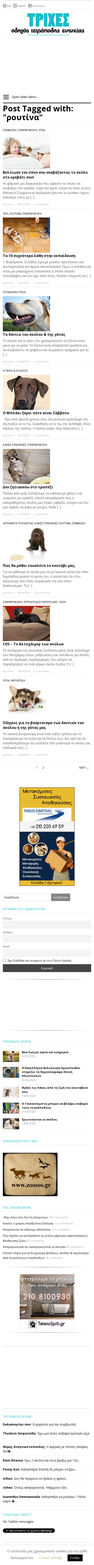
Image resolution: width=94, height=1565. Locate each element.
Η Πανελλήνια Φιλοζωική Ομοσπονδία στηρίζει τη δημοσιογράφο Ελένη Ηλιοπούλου (51, 1072)
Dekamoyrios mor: (17, 1424)
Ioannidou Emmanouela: (22, 1497)
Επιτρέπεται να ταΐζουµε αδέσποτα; (27, 1229)
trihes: (8, 1478)
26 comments (42, 592)
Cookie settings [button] (50, 1557)
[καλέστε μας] (47, 836)
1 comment (41, 754)
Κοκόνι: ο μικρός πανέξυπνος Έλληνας (28, 1223)
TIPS (6, 214)
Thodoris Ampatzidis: (20, 1433)
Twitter (21, 6)
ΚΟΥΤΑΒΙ (15, 214)
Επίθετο (8, 932)
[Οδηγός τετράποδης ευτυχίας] (47, 23)
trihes (9, 204)
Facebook (38, 6)
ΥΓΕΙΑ (41, 130)
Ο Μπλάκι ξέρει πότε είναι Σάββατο (36, 412)
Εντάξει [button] (75, 1558)
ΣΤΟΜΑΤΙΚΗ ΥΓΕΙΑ (14, 292)
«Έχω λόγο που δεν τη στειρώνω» (25, 1217)
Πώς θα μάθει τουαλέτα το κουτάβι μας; (39, 565)
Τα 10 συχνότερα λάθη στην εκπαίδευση (39, 255)
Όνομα (7, 918)
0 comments (41, 204)
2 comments (41, 282)
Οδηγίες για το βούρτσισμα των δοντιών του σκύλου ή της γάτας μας (43, 725)
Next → (84, 767)
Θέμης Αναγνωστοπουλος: (24, 1447)
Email (6, 946)
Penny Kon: (11, 1469)
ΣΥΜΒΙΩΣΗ (9, 130)
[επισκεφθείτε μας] (47, 1301)
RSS (9, 6)
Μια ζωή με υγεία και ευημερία (45, 1052)
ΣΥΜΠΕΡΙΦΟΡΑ (27, 130)
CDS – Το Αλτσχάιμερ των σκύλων (33, 644)
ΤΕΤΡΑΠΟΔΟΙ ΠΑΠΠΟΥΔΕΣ (41, 602)
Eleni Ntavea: (13, 1460)
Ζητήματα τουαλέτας (18, 523)
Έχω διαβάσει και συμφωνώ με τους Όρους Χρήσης (39, 960)
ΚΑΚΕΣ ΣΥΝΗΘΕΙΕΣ (14, 445)
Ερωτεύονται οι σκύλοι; (40, 1119)
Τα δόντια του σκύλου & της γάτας (34, 334)
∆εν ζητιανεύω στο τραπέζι (28, 487)
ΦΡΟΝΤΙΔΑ (18, 680)
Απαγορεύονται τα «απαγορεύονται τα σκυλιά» (34, 1247)
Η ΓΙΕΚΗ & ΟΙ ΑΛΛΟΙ (15, 371)
